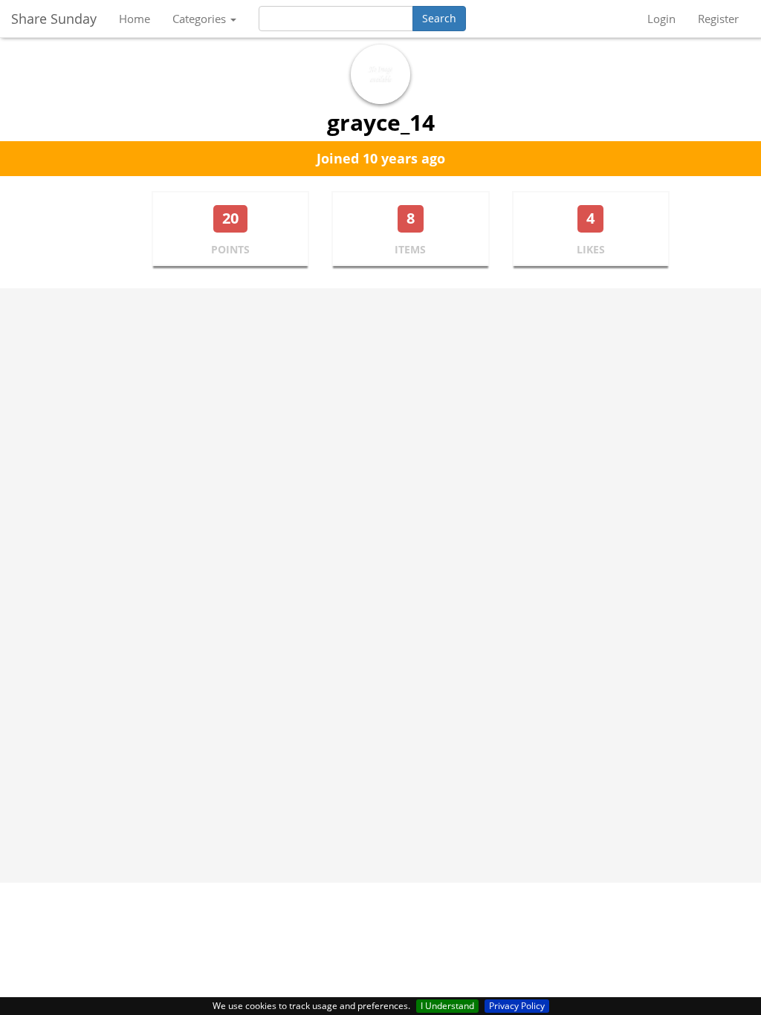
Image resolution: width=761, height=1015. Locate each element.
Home (134, 18)
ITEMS (410, 249)
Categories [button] (200, 18)
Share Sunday (54, 18)
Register (718, 18)
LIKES (591, 249)
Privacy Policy (517, 1005)
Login (661, 18)
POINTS (230, 249)
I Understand (447, 1005)
